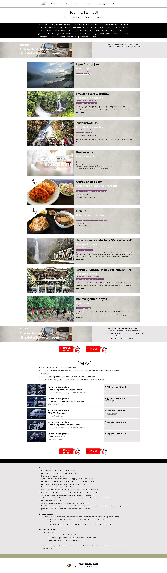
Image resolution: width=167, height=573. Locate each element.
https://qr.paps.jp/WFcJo (84, 250)
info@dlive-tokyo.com (89, 564)
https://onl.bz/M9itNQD (83, 74)
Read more (80, 112)
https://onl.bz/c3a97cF (83, 308)
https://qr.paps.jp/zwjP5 (84, 132)
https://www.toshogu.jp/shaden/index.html (90, 279)
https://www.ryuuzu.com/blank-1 (86, 103)
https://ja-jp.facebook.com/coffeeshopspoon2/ (91, 191)
